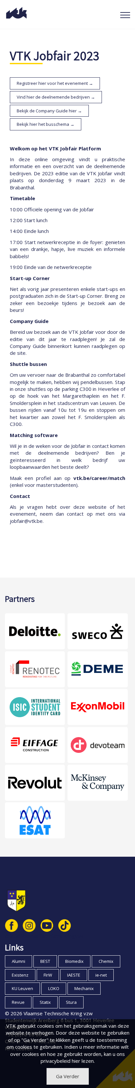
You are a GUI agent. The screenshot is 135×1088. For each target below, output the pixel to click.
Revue (18, 1002)
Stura (71, 1002)
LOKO (53, 988)
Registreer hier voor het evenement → (55, 83)
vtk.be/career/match (99, 478)
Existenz (20, 975)
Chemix (106, 961)
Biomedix (74, 961)
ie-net (101, 975)
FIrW (48, 975)
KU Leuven (22, 988)
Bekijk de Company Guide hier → (49, 111)
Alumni (18, 961)
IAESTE (73, 975)
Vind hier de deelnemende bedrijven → (56, 97)
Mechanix (84, 988)
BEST (45, 961)
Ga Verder (67, 1076)
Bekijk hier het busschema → (45, 124)
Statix (45, 1002)
